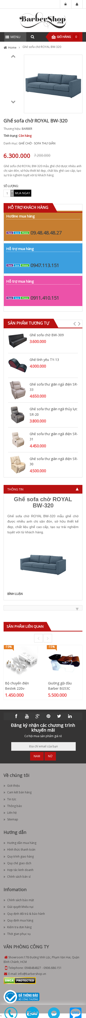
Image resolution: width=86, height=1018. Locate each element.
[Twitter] (59, 716)
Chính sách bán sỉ (19, 877)
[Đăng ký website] (21, 997)
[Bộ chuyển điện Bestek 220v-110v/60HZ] (21, 662)
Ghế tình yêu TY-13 (44, 359)
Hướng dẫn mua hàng (21, 843)
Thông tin (15, 489)
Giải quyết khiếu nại (20, 907)
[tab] (43, 489)
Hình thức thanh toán (21, 849)
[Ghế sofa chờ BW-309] (17, 340)
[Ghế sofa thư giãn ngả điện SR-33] (17, 390)
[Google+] (38, 716)
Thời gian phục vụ (19, 934)
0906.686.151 (52, 968)
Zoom (76, 107)
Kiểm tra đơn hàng (19, 927)
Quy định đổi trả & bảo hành (26, 914)
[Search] (32, 37)
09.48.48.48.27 (46, 232)
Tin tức (11, 799)
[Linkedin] (70, 716)
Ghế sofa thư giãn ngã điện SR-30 (54, 461)
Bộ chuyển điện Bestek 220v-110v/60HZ (17, 688)
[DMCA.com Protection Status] (20, 980)
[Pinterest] (48, 716)
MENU (15, 36)
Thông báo (14, 806)
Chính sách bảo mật (20, 900)
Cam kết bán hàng (19, 792)
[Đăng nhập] (65, 4)
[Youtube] (27, 716)
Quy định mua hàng (20, 920)
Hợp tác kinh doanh (20, 870)
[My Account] (76, 4)
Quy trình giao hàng (20, 856)
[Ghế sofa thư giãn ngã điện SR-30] (17, 464)
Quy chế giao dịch (19, 863)
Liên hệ (12, 813)
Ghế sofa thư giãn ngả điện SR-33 (54, 387)
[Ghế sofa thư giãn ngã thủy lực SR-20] (17, 415)
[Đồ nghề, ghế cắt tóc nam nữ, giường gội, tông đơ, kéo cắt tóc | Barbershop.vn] (43, 20)
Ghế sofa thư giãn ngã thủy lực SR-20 (53, 411)
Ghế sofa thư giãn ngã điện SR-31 (54, 436)
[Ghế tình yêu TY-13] (17, 365)
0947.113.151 (45, 265)
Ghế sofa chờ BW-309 (47, 335)
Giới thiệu (13, 786)
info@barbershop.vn (32, 974)
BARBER (27, 129)
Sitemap (12, 819)
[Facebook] (16, 716)
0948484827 (32, 968)
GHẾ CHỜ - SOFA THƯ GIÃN (37, 143)
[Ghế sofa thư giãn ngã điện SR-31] (17, 439)
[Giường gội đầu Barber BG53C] (64, 662)
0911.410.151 (45, 298)
